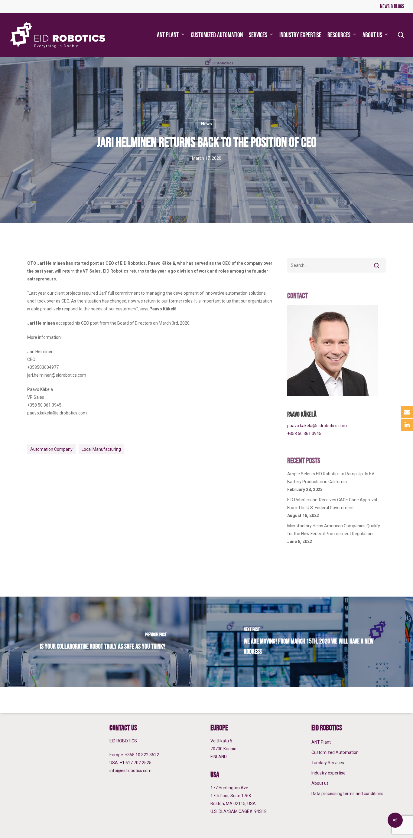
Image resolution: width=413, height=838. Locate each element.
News (206, 123)
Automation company (51, 449)
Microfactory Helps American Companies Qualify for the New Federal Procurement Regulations (333, 529)
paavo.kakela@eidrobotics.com (317, 425)
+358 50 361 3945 (304, 433)
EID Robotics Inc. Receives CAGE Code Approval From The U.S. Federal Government (332, 503)
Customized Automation (335, 752)
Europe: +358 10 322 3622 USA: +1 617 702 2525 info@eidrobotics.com (134, 762)
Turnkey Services (327, 762)
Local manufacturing (101, 449)
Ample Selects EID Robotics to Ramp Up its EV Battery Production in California (330, 477)
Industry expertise (328, 773)
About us (320, 783)
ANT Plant (321, 742)
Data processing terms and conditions (347, 793)
